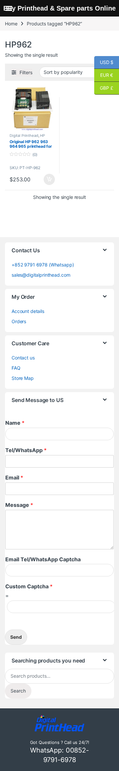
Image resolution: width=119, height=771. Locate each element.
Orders (19, 321)
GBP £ (103, 88)
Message (19, 505)
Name (14, 422)
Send (16, 637)
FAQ (16, 368)
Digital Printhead (24, 135)
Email (14, 477)
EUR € (103, 75)
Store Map (23, 378)
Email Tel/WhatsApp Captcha (43, 559)
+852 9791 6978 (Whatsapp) (43, 264)
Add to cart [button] (49, 179)
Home (11, 23)
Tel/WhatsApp (26, 450)
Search (18, 691)
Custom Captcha (29, 586)
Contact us (23, 357)
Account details (28, 311)
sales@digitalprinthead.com (41, 275)
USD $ (103, 62)
